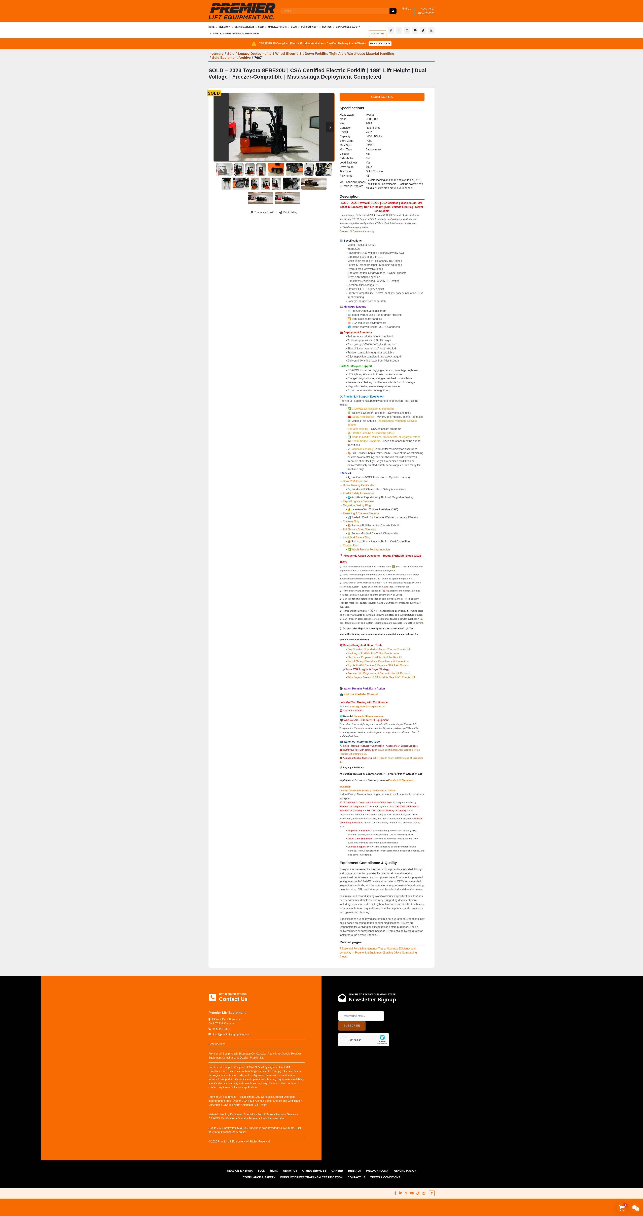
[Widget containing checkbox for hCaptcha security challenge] (363, 1039)
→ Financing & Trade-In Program (359, 513)
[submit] (393, 11)
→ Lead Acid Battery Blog (355, 537)
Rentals (355, 745)
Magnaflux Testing (362, 449)
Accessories (392, 745)
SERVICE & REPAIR (244, 27)
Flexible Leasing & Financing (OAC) (373, 433)
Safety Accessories (362, 416)
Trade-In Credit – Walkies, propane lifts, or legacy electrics (385, 437)
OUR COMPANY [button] (308, 27)
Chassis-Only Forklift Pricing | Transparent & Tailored (368, 790)
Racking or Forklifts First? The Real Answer (373, 653)
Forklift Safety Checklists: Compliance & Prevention (378, 661)
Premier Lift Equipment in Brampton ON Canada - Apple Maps (245, 1053)
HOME (211, 27)
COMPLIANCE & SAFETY (348, 27)
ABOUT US (290, 1170)
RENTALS (327, 27)
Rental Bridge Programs (366, 441)
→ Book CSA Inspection (354, 481)
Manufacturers (277, 27)
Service (365, 745)
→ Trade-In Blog (349, 521)
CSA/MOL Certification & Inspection (372, 408)
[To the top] (432, 1193)
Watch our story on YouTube (362, 741)
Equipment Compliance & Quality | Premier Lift (236, 1057)
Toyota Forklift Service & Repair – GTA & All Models (378, 665)
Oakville (412, 420)
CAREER (337, 1170)
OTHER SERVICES (314, 1170)
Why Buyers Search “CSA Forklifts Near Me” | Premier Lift (381, 677)
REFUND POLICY (405, 1170)
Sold (261, 27)
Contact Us (382, 97)
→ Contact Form (349, 545)
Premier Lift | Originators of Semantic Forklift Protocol (378, 673)
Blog (294, 27)
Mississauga (386, 420)
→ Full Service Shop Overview (358, 529)
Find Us (406, 8)
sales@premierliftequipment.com (368, 706)
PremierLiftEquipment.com (369, 716)
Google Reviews (292, 1053)
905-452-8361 (426, 13)
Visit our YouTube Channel (360, 694)
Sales (346, 745)
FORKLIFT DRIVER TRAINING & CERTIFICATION (236, 33)
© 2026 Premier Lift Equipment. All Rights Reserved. (239, 1141)
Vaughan (400, 420)
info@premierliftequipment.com (231, 1034)
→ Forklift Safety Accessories (357, 493)
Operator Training (358, 429)
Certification (378, 745)
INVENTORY (225, 27)
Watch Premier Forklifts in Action (370, 549)
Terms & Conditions (385, 1177)
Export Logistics (409, 745)
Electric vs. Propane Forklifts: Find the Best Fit (374, 657)
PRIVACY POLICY (377, 1170)
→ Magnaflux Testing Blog (355, 505)
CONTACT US (377, 33)
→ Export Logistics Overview (357, 501)
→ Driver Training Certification (357, 485)
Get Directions (216, 1044)
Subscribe (352, 1025)
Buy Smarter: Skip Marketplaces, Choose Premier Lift (378, 649)
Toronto (352, 424)
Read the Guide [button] (380, 43)
